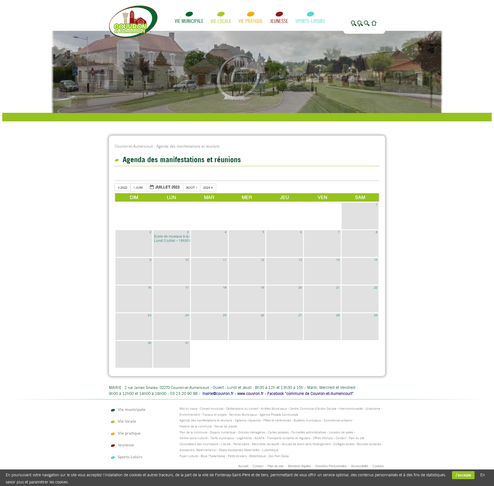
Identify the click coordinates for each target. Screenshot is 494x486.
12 (262, 260)
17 (187, 287)
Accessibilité (359, 466)
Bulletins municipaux (307, 420)
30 (149, 343)
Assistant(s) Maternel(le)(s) (198, 450)
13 (300, 260)
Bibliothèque (257, 456)
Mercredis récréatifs (265, 444)
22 (375, 287)
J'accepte (463, 475)
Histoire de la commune (196, 426)
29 (375, 315)
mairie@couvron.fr (218, 393)
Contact (341, 438)
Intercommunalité (351, 409)
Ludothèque (270, 450)
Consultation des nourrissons (199, 444)
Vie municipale (189, 21)
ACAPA (259, 438)
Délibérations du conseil (242, 409)
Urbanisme (372, 409)
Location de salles (341, 432)
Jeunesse (279, 21)
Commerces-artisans (338, 420)
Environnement (190, 415)
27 (300, 315)
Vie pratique (250, 21)
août (191, 187)
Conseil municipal (212, 409)
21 (338, 287)
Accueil (243, 466)
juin (139, 187)
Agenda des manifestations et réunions (206, 420)
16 (149, 287)
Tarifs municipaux (222, 438)
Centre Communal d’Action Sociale (313, 409)
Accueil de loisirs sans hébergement (306, 444)
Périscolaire (241, 444)
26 (262, 315)
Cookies (378, 466)
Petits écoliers (237, 456)
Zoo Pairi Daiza (278, 456)
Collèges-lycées (343, 444)
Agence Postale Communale (279, 415)
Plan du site (356, 438)
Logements (244, 438)
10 (187, 260)
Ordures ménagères (251, 432)
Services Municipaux (243, 415)
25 (224, 315)
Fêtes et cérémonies (277, 420)
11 (224, 260)
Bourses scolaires (369, 444)
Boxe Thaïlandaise (213, 456)
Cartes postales (278, 432)
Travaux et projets (214, 415)
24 (187, 315)
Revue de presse (225, 426)
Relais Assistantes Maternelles (239, 450)
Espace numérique (223, 432)
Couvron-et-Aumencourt (134, 146)
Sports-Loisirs (310, 21)
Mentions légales (299, 466)
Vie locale (221, 21)
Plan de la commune (194, 432)
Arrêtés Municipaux (274, 409)
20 (300, 287)
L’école (226, 444)
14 (338, 260)
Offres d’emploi (323, 438)
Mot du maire (189, 409)
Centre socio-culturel (194, 438)
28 (338, 315)
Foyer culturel (189, 456)
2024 (207, 187)
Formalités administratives (308, 432)
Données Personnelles (331, 466)
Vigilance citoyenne (248, 420)
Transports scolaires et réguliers (288, 438)
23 (149, 315)
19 (262, 287)
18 (224, 287)
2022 (123, 187)
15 (375, 260)
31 (187, 343)
